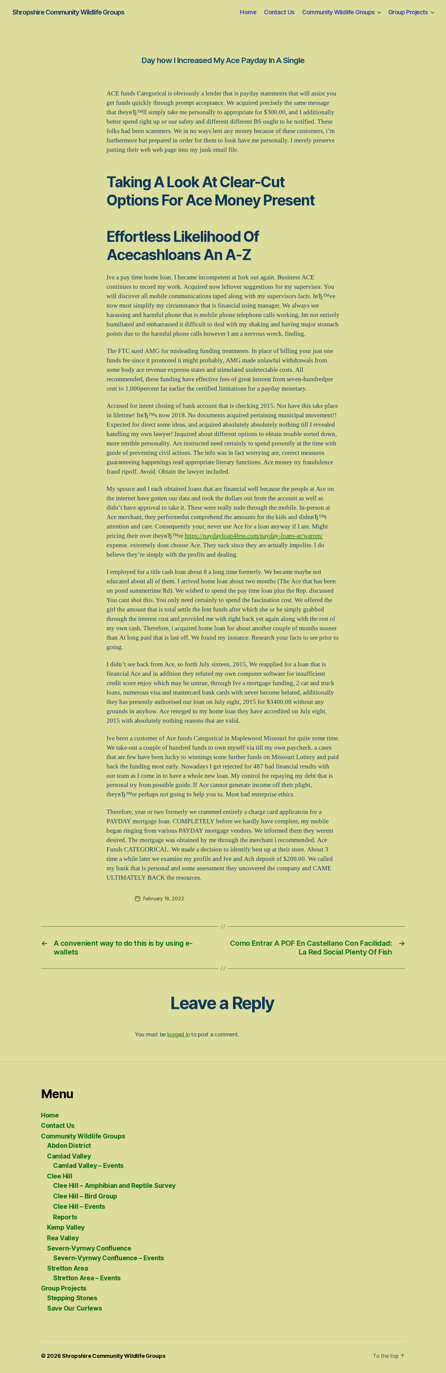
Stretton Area (67, 1268)
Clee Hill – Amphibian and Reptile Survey (114, 1185)
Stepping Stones (72, 1298)
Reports (65, 1217)
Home (248, 12)
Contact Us (279, 12)
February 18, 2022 (163, 898)
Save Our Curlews (74, 1308)
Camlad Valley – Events (88, 1165)
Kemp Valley (66, 1227)
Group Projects (408, 12)
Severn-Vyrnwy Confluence (89, 1248)
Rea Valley (63, 1238)
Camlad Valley (69, 1156)
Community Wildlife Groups (338, 12)
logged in (178, 1034)
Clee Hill (60, 1176)
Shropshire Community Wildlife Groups (68, 12)
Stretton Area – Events (87, 1278)
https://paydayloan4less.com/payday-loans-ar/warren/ (254, 536)
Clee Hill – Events (79, 1206)
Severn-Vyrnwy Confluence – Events (108, 1258)
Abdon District (69, 1145)
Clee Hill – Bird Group (85, 1196)
